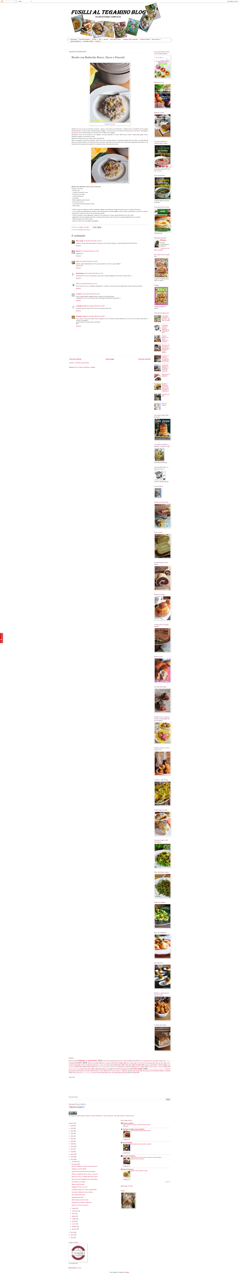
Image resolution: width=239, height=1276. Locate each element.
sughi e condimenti (86, 1072)
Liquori (99, 1066)
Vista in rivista (111, 1072)
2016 (72, 1151)
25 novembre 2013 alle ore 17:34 (88, 283)
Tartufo (93, 1072)
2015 (72, 1154)
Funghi (76, 1065)
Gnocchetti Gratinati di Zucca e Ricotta (82, 1192)
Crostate (71, 1063)
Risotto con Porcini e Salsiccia (80, 1205)
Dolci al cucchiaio (93, 1063)
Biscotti (106, 39)
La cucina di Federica (129, 1156)
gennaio (74, 1229)
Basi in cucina (156, 39)
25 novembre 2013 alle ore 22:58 (95, 306)
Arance (105, 1060)
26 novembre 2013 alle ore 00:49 (96, 316)
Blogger (127, 1272)
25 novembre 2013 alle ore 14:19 (94, 273)
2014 (72, 1156)
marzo (74, 1224)
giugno (74, 1216)
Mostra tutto (167, 1181)
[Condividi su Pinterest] (100, 227)
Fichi (143, 1063)
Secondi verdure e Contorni (161, 1070)
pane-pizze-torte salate (88, 1069)
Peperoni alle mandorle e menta (139, 1170)
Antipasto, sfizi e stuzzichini (130, 39)
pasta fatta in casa (104, 1069)
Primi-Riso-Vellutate (84, 39)
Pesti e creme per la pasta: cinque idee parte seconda (136, 1124)
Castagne (160, 1060)
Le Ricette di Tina (81, 306)
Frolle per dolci (159, 1063)
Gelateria (83, 1065)
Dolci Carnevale (106, 1063)
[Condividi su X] (97, 227)
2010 (72, 1237)
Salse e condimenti (122, 1070)
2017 (72, 1149)
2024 (72, 1131)
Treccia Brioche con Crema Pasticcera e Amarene (165, 338)
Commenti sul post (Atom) (82, 362)
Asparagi (112, 1060)
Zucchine (134, 1072)
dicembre (74, 1161)
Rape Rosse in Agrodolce (166, 375)
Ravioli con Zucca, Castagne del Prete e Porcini (85, 1176)
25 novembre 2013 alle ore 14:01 (88, 261)
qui (132, 131)
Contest (167, 1060)
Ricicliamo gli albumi (85, 1070)
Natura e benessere (74, 1069)
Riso (85, 229)
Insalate (126, 1065)
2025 (72, 1128)
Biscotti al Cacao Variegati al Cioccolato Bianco (84, 1179)
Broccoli (152, 1060)
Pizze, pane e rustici (115, 39)
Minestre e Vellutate (139, 1066)
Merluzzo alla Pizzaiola (78, 1184)
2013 (72, 1159)
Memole (78, 251)
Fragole (150, 1063)
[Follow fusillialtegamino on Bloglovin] (77, 1108)
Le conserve (160, 1065)
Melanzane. (122, 1066)
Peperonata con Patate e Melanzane (81, 1202)
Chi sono (97, 41)
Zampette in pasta (81, 316)
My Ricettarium (80, 273)
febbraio (74, 1226)
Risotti (113, 1070)
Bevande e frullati (88, 41)
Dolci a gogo (79, 241)
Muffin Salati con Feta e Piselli (80, 1200)
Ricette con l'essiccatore (160, 1069)
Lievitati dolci (78, 1066)
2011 (72, 1235)
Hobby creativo (99, 1065)
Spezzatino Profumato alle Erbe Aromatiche (83, 1171)
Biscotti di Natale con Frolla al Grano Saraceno (84, 1166)
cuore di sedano (127, 1142)
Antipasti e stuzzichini (87, 1060)
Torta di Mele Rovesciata (78, 1194)
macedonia (106, 1066)
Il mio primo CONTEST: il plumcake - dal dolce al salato (166, 318)
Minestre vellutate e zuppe (155, 1066)
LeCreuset (112, 124)
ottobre (74, 1208)
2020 (72, 1141)
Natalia (164, 240)
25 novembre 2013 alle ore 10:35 (90, 251)
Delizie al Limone (164, 404)
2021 (72, 1138)
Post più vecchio (144, 359)
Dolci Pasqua (130, 1063)
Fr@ (77, 283)
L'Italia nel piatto (136, 1065)
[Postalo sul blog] (95, 227)
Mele (129, 1066)
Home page (74, 39)
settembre (75, 1211)
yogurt (119, 1072)
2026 (72, 1125)
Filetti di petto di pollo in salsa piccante (140, 1130)
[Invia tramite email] (93, 227)
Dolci (100, 39)
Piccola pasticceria (124, 1069)
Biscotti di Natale (142, 1060)
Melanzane (114, 1066)
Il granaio (107, 1065)
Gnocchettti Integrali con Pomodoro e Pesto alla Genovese (165, 368)
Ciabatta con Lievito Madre (79, 1169)
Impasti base (117, 1065)
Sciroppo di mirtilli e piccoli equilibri (133, 1129)
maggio (74, 1218)
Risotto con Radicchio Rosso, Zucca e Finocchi (84, 1174)
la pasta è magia (148, 1065)
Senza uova (75, 1072)
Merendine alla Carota (77, 1197)
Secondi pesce (146, 1070)
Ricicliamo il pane (98, 1070)
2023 (72, 1133)
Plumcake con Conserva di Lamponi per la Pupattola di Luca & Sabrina (166, 349)
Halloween (90, 1065)
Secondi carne (134, 1070)
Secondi (94, 39)
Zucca (88, 229)
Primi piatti (80, 229)
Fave (138, 1063)
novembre (75, 1164)
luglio (73, 1213)
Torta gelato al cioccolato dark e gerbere (141, 1144)
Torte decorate (100, 1072)
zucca (81, 129)
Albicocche (72, 1060)
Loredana (79, 294)
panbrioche (75, 132)
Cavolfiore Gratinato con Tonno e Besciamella (84, 1189)
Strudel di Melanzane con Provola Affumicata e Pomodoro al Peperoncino (165, 387)
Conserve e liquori (145, 39)
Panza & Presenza (128, 1169)
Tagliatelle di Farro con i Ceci (79, 1187)
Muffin (165, 1066)
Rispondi (78, 245)
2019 (72, 1144)
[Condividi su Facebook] (99, 227)
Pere (114, 1069)
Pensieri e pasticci (128, 1123)
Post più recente (75, 359)
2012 (72, 1232)
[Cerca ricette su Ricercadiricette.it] (127, 1186)
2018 (72, 1146)
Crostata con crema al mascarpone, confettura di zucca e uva (165, 358)
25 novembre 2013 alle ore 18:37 (91, 294)
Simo (77, 261)
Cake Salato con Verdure (78, 1182)
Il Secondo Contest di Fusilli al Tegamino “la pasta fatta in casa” (165, 329)
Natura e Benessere (76, 41)
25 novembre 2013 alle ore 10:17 (93, 241)
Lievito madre (90, 1066)
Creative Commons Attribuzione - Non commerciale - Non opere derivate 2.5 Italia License (109, 1115)
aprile (73, 1221)
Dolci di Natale (118, 1063)
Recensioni (150, 1069)
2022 (72, 1136)
